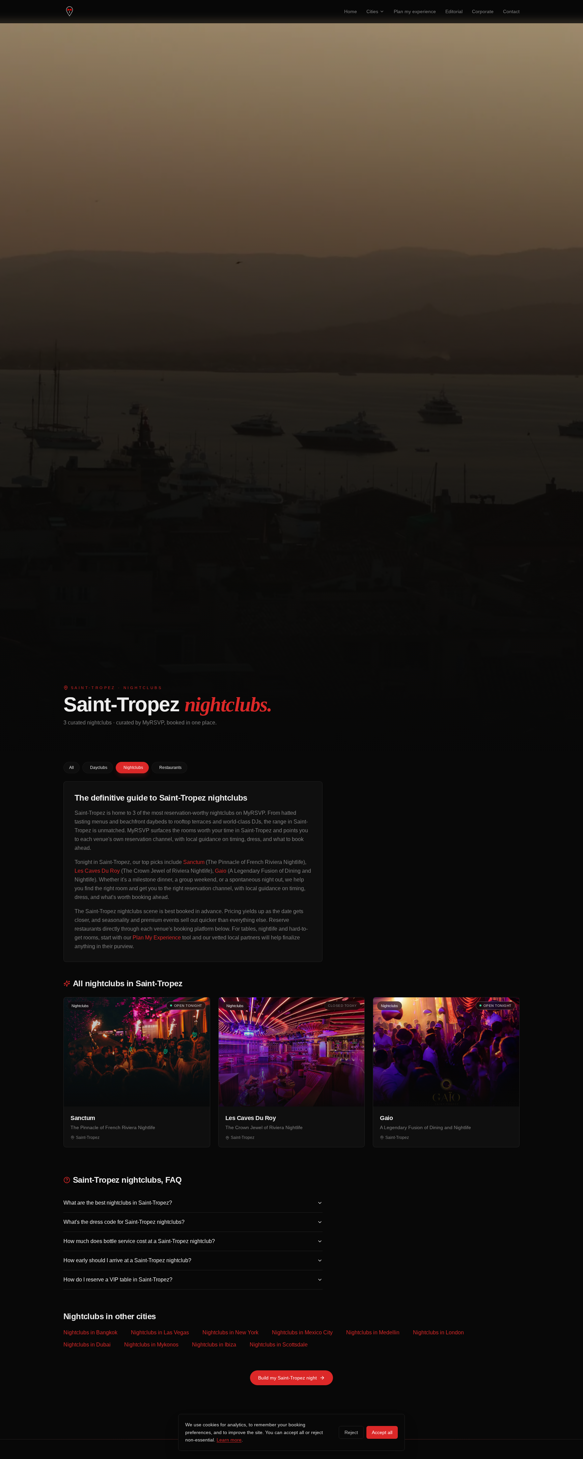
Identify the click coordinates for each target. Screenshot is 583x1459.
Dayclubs (98, 767)
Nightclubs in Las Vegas (160, 1332)
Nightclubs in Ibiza (214, 1344)
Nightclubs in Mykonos (151, 1344)
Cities (372, 11)
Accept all (382, 1432)
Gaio (220, 871)
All (71, 767)
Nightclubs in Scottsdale (279, 1344)
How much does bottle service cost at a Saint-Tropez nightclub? (139, 1241)
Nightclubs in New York (230, 1332)
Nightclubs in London (438, 1332)
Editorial (454, 11)
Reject (351, 1432)
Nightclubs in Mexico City (302, 1332)
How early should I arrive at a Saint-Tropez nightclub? (127, 1260)
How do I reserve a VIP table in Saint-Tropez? (117, 1279)
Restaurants (170, 767)
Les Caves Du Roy (97, 871)
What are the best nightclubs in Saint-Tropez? (117, 1203)
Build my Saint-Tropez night (287, 1377)
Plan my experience (415, 11)
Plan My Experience (157, 937)
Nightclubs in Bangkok (90, 1332)
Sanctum (193, 862)
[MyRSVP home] (69, 11)
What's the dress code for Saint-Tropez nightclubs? (124, 1222)
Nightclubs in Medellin (372, 1332)
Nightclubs (133, 767)
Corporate (483, 11)
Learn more (229, 1439)
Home (350, 11)
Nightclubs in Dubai (87, 1344)
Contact (511, 11)
